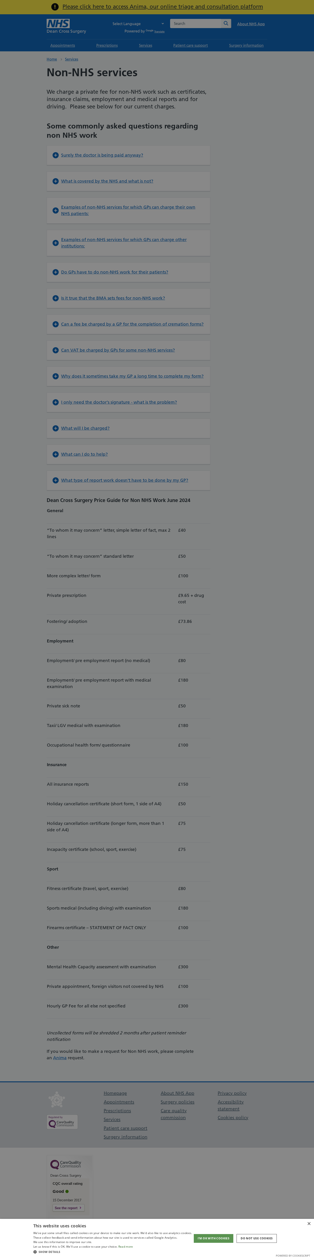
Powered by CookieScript (293, 1255)
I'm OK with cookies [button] (214, 1238)
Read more (125, 1247)
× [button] (309, 1224)
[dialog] (157, 1238)
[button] (112, 1252)
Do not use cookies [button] (257, 1238)
